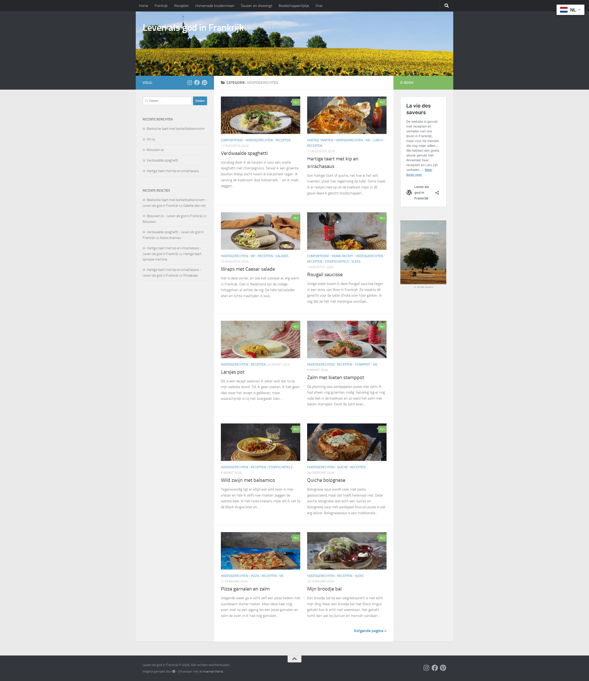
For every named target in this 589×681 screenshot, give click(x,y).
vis (375, 364)
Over (319, 5)
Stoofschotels (337, 262)
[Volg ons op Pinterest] (204, 82)
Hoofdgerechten (259, 140)
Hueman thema (213, 671)
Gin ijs (151, 139)
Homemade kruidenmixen (214, 5)
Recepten (181, 5)
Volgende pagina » (370, 630)
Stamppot (362, 364)
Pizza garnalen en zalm (245, 589)
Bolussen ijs (155, 150)
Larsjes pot (233, 372)
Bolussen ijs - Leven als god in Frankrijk (174, 216)
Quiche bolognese (326, 480)
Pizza (255, 576)
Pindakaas (190, 275)
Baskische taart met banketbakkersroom (176, 129)
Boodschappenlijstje (294, 5)
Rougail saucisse (325, 275)
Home (143, 5)
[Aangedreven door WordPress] (173, 671)
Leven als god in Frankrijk (193, 27)
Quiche (342, 467)
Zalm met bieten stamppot (335, 377)
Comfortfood (232, 140)
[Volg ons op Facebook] (197, 82)
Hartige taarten (320, 140)
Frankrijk (161, 5)
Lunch (377, 140)
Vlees (356, 262)
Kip (368, 140)
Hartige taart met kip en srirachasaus (173, 171)
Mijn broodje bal (324, 589)
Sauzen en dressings (256, 5)
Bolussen (149, 222)
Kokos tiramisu (170, 238)
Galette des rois (194, 206)
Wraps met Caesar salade (248, 269)
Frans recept (342, 256)
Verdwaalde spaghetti (244, 153)
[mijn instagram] (189, 82)
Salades (282, 256)
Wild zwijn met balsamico (248, 480)
